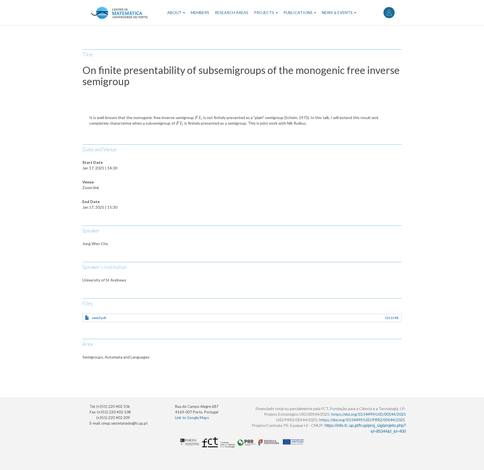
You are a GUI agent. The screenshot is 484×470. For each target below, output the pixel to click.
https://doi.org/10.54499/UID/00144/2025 (368, 414)
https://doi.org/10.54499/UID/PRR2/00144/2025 (362, 419)
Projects (264, 12)
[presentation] (198, 117)
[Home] (119, 12)
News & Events (337, 12)
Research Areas (231, 12)
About (174, 12)
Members (200, 12)
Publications (298, 12)
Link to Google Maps (192, 417)
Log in (389, 12)
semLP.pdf (99, 318)
